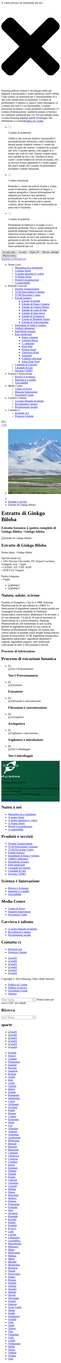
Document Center (24, 394)
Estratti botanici (23, 298)
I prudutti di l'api (24, 367)
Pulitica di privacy (17, 987)
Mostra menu (9, 255)
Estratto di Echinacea (33, 316)
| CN (3, 424)
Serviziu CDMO (24, 370)
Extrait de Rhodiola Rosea (36, 319)
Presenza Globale (24, 416)
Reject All (34, 252)
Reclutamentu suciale (26, 407)
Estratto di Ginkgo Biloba (35, 307)
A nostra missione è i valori (29, 273)
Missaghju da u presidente (29, 267)
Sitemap (12, 993)
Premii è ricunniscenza (27, 279)
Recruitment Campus (26, 404)
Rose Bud (27, 346)
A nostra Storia (23, 270)
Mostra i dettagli (50, 252)
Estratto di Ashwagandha (35, 322)
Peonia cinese (29, 349)
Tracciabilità (21, 382)
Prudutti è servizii (17, 501)
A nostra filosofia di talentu (29, 401)
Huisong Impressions (26, 391)
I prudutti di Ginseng (26, 364)
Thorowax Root (30, 352)
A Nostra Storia (23, 276)
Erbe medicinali (23, 334)
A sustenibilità (22, 282)
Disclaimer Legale (18, 990)
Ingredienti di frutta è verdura (30, 325)
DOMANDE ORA (11, 800)
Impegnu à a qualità (25, 379)
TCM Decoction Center (27, 295)
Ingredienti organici (25, 331)
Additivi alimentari (25, 328)
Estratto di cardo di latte (34, 310)
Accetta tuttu (9, 252)
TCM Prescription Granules (30, 291)
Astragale (27, 355)
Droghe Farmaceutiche (27, 288)
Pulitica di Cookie (33, 120)
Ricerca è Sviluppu (25, 376)
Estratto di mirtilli (31, 301)
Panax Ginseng (30, 337)
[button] (30, 46)
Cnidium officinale (32, 358)
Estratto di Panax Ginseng (35, 304)
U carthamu (28, 343)
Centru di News (23, 388)
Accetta (22, 252)
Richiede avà (22, 413)
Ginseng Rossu (30, 340)
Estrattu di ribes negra (33, 313)
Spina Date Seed (30, 361)
